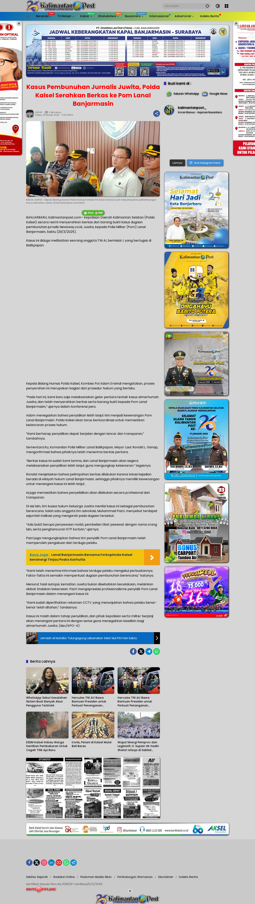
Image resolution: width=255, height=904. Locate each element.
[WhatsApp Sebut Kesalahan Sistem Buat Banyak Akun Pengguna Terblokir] (47, 680)
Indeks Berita (188, 877)
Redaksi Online (64, 877)
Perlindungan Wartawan (135, 877)
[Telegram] (148, 651)
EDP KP (38, 112)
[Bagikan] (156, 113)
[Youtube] (59, 862)
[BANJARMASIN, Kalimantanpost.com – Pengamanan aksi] (196, 138)
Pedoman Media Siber (96, 877)
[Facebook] (133, 651)
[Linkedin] (51, 862)
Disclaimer (165, 877)
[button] (207, 6)
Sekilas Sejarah (37, 877)
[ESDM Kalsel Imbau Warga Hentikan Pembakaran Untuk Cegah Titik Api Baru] (47, 725)
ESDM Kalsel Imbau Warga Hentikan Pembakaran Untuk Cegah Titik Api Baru (47, 746)
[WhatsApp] (156, 651)
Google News (218, 94)
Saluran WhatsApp (186, 94)
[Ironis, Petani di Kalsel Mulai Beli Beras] (93, 725)
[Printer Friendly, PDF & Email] (93, 212)
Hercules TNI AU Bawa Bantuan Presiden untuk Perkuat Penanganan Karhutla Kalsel (89, 702)
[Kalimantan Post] (61, 6)
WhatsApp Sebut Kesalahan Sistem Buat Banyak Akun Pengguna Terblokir (46, 701)
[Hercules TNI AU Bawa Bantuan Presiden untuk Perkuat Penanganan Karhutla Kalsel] (93, 680)
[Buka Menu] (226, 6)
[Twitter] (141, 651)
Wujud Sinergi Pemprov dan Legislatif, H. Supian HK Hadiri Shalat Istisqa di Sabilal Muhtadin (138, 746)
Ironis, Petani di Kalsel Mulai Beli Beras (91, 744)
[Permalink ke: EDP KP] (30, 113)
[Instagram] (44, 862)
